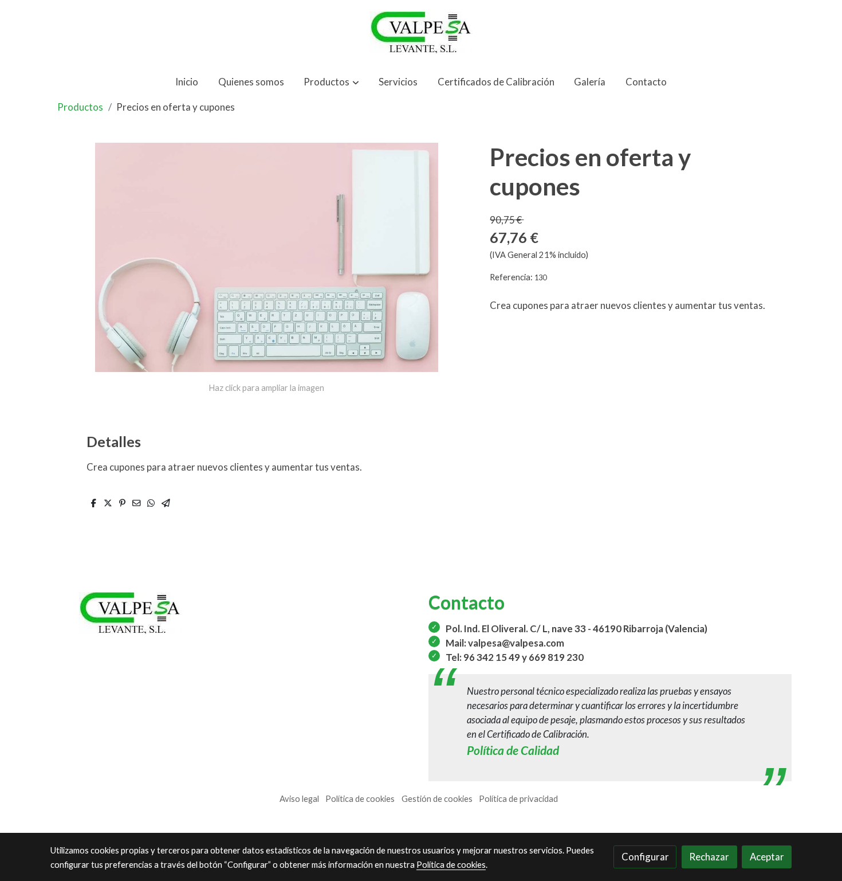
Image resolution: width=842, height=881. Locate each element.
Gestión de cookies (437, 799)
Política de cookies (360, 799)
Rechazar (709, 857)
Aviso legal (299, 799)
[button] (331, 82)
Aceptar (767, 857)
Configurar (645, 857)
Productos (80, 107)
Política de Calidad (513, 750)
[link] (421, 32)
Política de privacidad (518, 799)
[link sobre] (232, 613)
